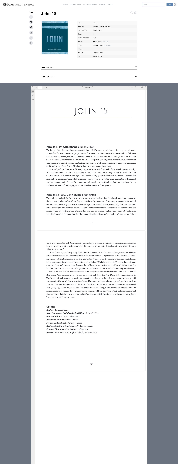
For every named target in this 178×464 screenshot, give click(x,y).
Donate (169, 4)
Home (65, 4)
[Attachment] (32, 99)
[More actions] (145, 87)
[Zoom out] (82, 87)
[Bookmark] (32, 95)
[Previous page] (35, 87)
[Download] (138, 87)
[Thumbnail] (32, 91)
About (110, 4)
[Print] (142, 87)
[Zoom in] (92, 87)
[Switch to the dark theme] (128, 87)
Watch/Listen (75, 4)
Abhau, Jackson (97, 41)
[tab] (33, 92)
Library (102, 4)
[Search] (32, 87)
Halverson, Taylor (98, 45)
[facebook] (31, 17)
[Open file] (135, 87)
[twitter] (31, 22)
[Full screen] (132, 87)
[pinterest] (31, 27)
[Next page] (46, 87)
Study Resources (90, 4)
